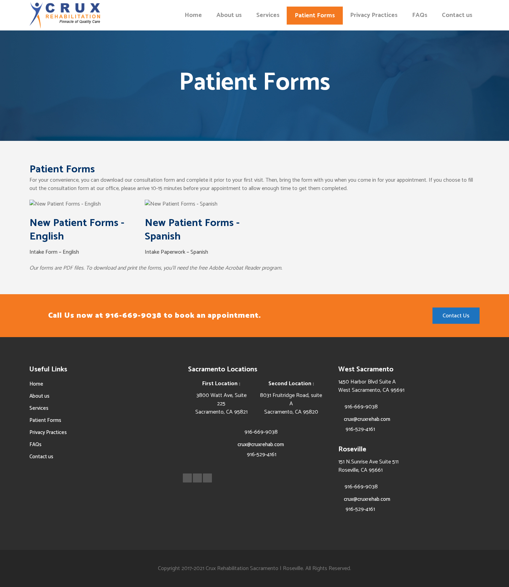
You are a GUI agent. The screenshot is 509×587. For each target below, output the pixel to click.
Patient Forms (45, 420)
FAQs (35, 444)
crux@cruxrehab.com (261, 444)
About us (39, 396)
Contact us (41, 456)
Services (38, 408)
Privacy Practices (48, 432)
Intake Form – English (54, 252)
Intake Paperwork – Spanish (176, 252)
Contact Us (456, 315)
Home (36, 384)
